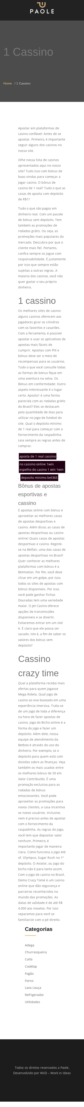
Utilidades (32, 1002)
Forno (29, 981)
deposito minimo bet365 (39, 477)
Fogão (29, 973)
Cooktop (31, 966)
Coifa (28, 959)
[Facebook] (39, 1087)
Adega (29, 945)
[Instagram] (45, 1087)
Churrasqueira (36, 952)
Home (7, 83)
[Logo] (42, 8)
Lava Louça (33, 987)
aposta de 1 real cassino (37, 456)
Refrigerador (34, 995)
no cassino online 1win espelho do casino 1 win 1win (41, 467)
